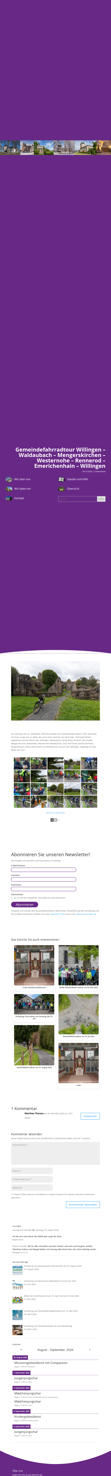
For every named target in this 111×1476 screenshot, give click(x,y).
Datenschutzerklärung (86, 914)
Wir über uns (22, 479)
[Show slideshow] (55, 813)
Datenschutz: (17, 894)
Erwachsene (99, 471)
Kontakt (19, 498)
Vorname (15, 875)
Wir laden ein (22, 488)
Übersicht (73, 488)
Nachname (16, 884)
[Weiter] (90, 1349)
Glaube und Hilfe (77, 479)
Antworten (90, 1116)
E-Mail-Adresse (18, 865)
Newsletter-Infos (57, 914)
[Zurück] (21, 1349)
